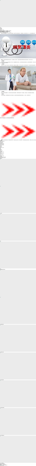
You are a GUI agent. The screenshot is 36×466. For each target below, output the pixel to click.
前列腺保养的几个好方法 (2, 157)
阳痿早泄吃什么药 (2, 143)
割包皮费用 (1, 150)
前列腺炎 (10, 30)
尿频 (0, 148)
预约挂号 (1, 29)
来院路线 (1, 28)
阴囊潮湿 (1, 149)
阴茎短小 (1, 146)
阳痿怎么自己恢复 (2, 147)
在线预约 (3, 465)
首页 (0, 27)
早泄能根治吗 (1, 142)
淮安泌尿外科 (3, 30)
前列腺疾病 (7, 30)
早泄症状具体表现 (2, 144)
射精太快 (1, 145)
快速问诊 (1, 465)
